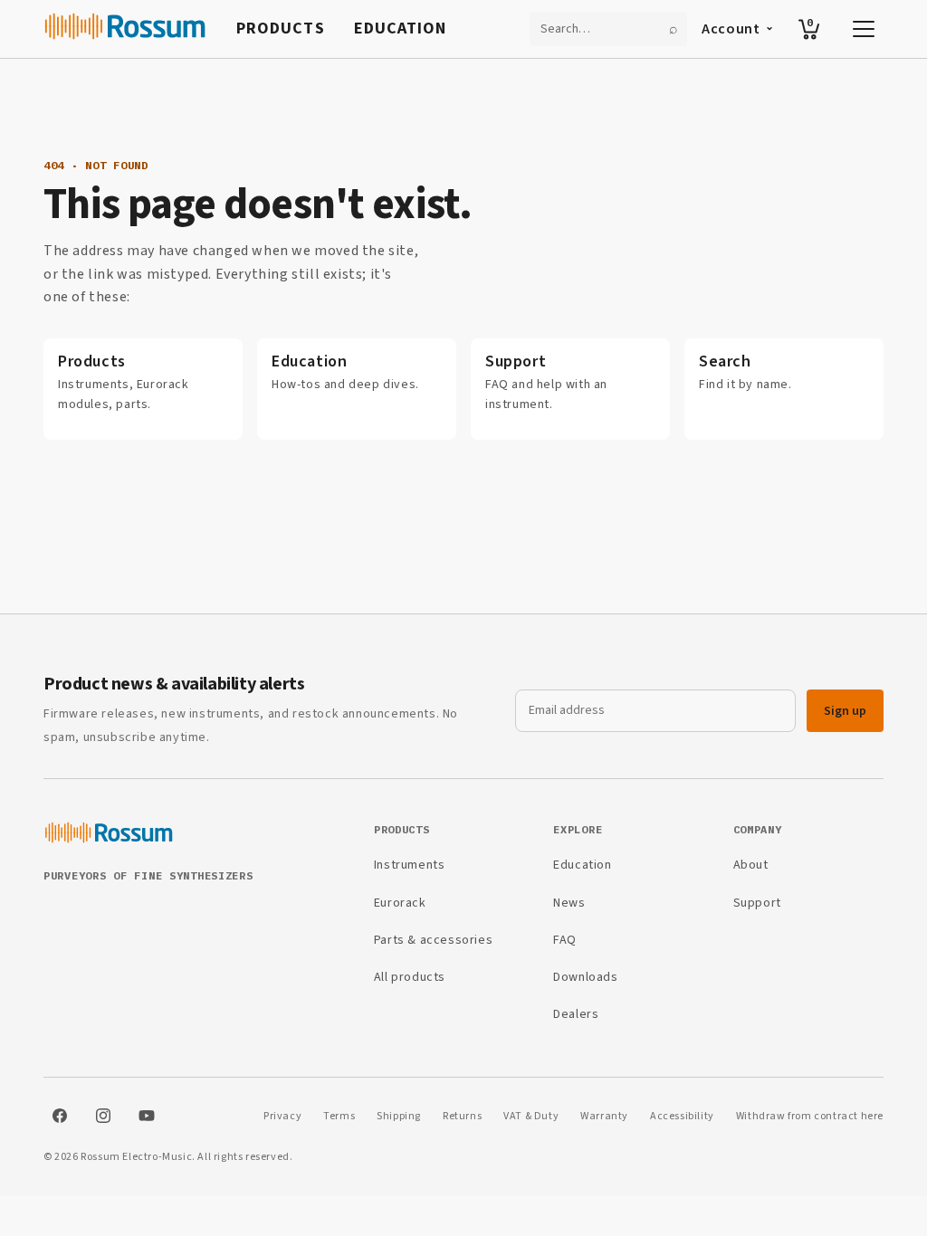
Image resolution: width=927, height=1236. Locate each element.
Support (757, 903)
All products (409, 977)
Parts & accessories (433, 940)
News (569, 903)
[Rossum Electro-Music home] (125, 29)
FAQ (565, 940)
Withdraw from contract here (810, 1116)
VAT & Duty (531, 1116)
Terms (339, 1116)
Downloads (585, 977)
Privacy (282, 1116)
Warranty (604, 1116)
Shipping (399, 1116)
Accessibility (682, 1116)
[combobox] (597, 29)
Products (280, 28)
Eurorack (400, 903)
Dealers (575, 1014)
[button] (809, 29)
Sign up (845, 711)
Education (400, 28)
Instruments (409, 865)
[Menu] (864, 29)
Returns (462, 1116)
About (751, 865)
